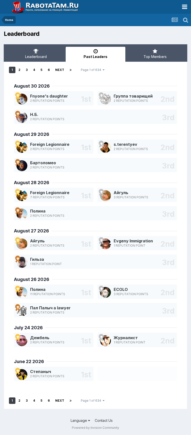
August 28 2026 (31, 182)
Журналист (126, 337)
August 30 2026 (32, 86)
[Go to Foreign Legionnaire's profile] (21, 147)
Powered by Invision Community (95, 428)
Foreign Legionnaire (49, 144)
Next (59, 70)
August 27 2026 (31, 230)
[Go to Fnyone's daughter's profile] (21, 99)
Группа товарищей (133, 96)
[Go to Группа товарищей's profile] (105, 99)
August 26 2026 (31, 279)
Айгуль (121, 192)
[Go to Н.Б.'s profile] (21, 117)
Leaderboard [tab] (36, 56)
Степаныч (40, 371)
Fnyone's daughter (49, 96)
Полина (38, 211)
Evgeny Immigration (133, 240)
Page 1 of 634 (92, 70)
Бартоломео (43, 162)
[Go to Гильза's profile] (21, 262)
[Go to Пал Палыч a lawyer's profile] (21, 310)
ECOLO (121, 289)
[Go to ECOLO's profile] (105, 292)
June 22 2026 (29, 361)
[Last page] (70, 70)
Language (79, 420)
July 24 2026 (28, 327)
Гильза (37, 259)
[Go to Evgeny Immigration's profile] (105, 243)
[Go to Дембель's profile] (21, 340)
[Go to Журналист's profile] (105, 340)
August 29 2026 (31, 134)
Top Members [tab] (155, 56)
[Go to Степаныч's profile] (21, 374)
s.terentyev (125, 144)
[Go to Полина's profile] (21, 214)
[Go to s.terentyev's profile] (105, 147)
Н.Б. (34, 114)
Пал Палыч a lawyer (50, 307)
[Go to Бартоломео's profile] (21, 165)
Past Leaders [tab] (95, 56)
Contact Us (104, 420)
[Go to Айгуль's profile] (105, 195)
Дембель (39, 337)
